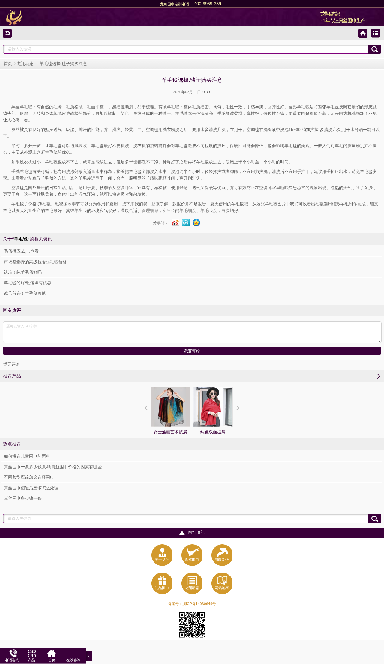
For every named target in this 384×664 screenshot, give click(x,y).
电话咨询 (12, 660)
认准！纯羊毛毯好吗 (23, 272)
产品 (31, 660)
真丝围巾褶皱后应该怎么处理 (31, 488)
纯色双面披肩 (213, 432)
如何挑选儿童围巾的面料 (27, 456)
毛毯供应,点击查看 (21, 251)
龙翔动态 (26, 63)
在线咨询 (73, 660)
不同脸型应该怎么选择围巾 (29, 477)
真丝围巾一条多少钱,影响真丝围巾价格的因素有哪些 (53, 467)
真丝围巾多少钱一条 (23, 498)
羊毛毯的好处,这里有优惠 (27, 283)
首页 (8, 63)
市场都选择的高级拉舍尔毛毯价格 (35, 262)
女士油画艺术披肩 (170, 432)
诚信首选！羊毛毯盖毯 (25, 293)
